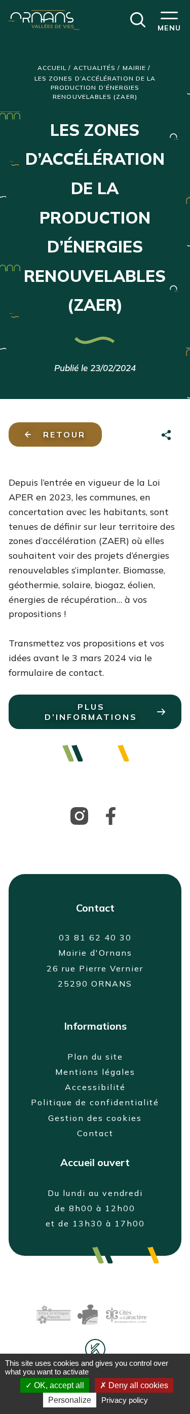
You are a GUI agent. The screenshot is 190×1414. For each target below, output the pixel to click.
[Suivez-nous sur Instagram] (79, 815)
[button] (137, 19)
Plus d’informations (91, 712)
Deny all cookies (137, 1385)
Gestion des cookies (95, 1118)
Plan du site (95, 1057)
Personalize (69, 1400)
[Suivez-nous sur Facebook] (111, 815)
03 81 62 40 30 (95, 937)
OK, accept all (58, 1385)
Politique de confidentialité (95, 1102)
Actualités (94, 67)
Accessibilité (95, 1087)
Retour (64, 434)
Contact (95, 1133)
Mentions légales (95, 1072)
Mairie (134, 67)
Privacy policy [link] (124, 1400)
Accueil (52, 67)
